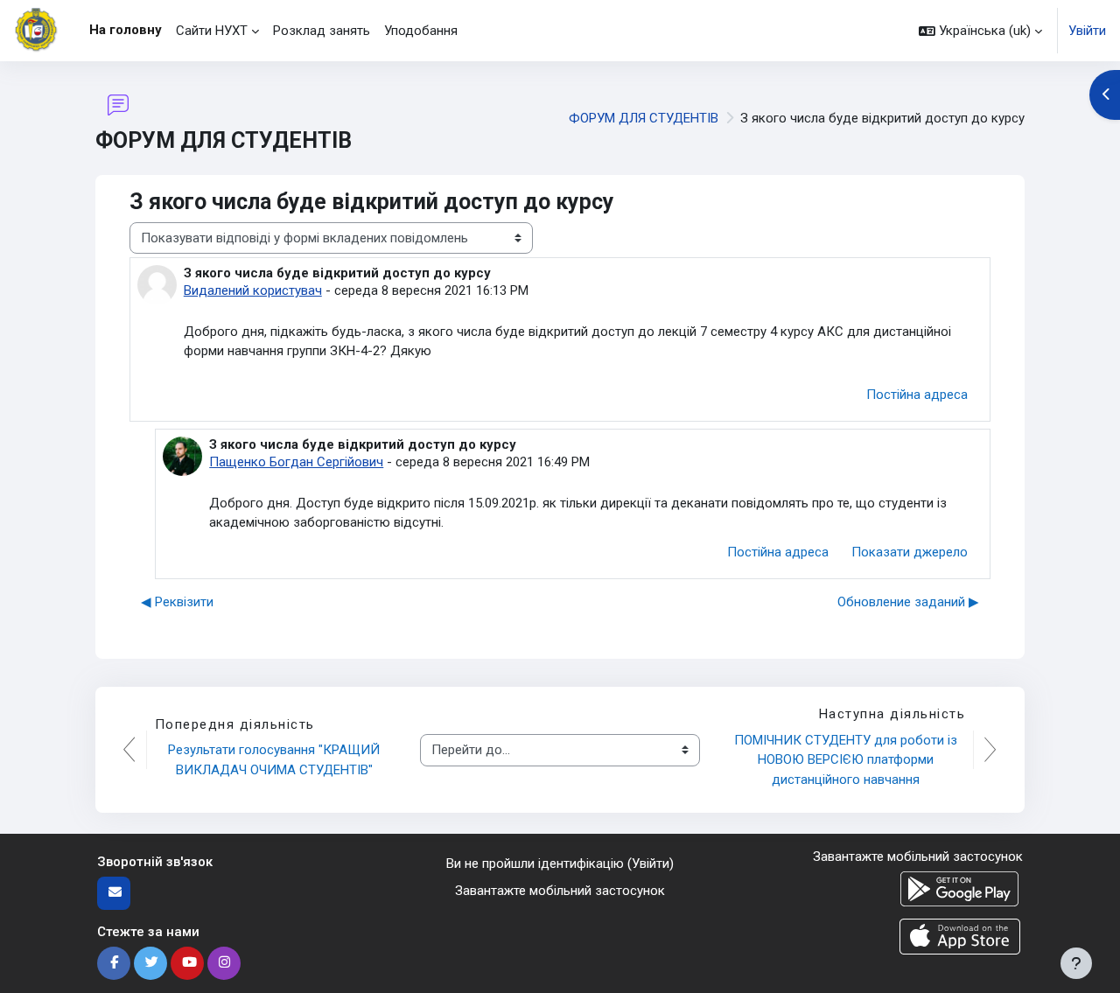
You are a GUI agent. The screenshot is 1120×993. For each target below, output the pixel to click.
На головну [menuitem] (125, 30)
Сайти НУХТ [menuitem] (212, 30)
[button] (980, 30)
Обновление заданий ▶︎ (908, 602)
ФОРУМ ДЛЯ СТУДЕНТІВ (643, 118)
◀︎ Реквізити (177, 602)
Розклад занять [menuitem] (321, 30)
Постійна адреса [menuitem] (917, 394)
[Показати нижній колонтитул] (1076, 963)
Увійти (1087, 30)
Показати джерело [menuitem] (909, 552)
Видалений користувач (253, 290)
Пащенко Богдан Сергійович (296, 462)
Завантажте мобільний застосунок (560, 891)
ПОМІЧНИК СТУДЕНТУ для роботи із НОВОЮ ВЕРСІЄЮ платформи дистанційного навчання (847, 759)
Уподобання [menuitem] (421, 30)
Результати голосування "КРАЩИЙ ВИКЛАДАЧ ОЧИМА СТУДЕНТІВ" (275, 760)
